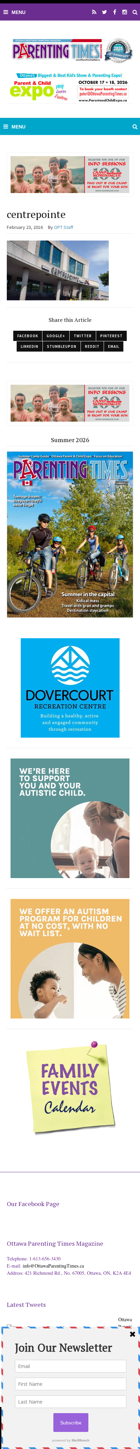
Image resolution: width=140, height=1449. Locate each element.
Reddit (92, 346)
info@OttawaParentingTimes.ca (53, 1265)
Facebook (27, 335)
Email (113, 346)
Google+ (56, 335)
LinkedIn (29, 346)
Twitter (83, 335)
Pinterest (111, 335)
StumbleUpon (61, 346)
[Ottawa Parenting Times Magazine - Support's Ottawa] (61, 1323)
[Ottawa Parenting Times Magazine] (70, 50)
